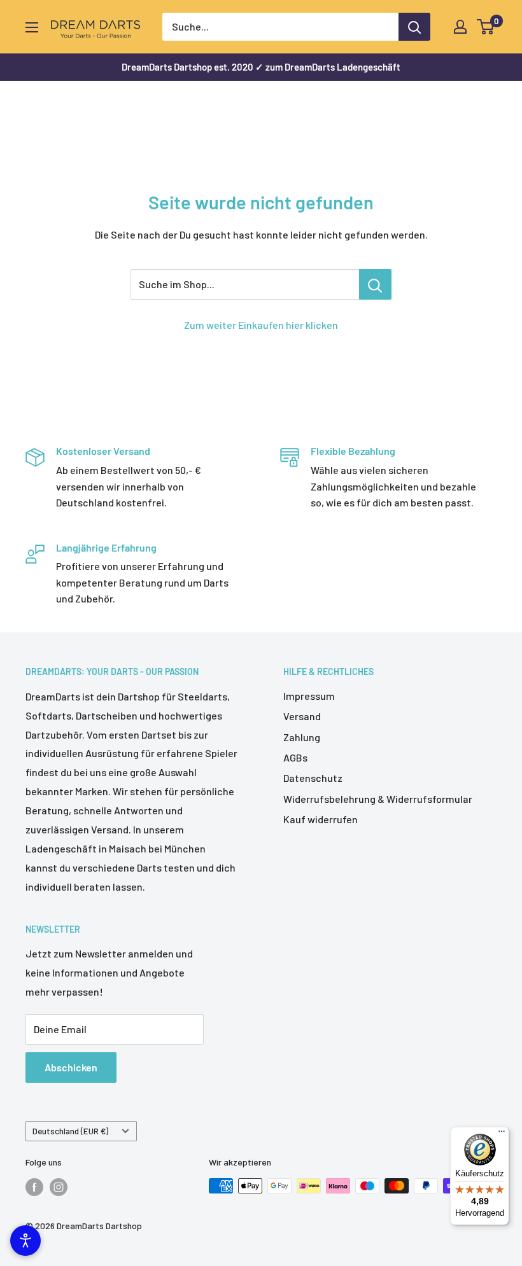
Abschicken (71, 1067)
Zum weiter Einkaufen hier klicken (261, 325)
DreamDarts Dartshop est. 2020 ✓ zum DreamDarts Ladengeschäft (261, 67)
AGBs (295, 757)
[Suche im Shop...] (375, 284)
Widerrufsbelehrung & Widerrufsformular (377, 799)
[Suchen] (414, 27)
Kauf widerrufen (320, 819)
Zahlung (301, 737)
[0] (486, 26)
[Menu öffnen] (31, 27)
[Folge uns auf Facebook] (34, 1187)
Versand (302, 716)
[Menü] (501, 1134)
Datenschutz (312, 778)
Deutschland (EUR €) (70, 1130)
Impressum (309, 696)
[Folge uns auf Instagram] (58, 1187)
